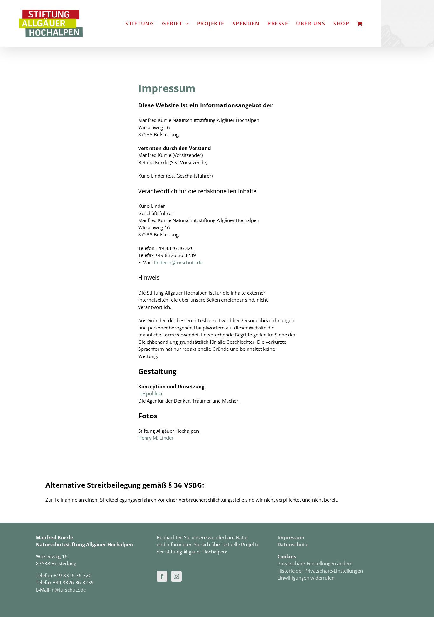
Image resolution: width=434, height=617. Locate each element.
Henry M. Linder (155, 438)
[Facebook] (162, 576)
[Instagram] (176, 576)
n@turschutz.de (69, 589)
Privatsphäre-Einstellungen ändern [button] (315, 563)
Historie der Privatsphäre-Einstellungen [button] (320, 570)
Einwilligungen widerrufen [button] (306, 577)
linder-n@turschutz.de (178, 262)
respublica (150, 393)
